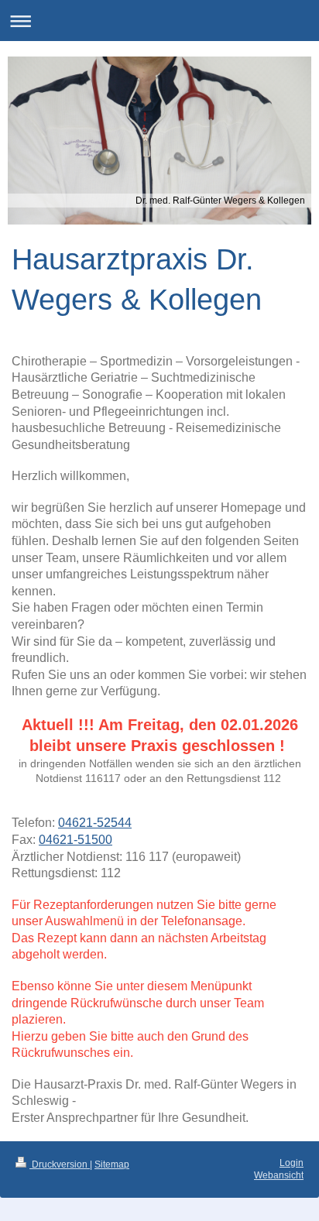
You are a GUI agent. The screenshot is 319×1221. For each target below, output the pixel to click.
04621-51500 (75, 839)
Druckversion (59, 1164)
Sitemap (111, 1164)
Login (292, 1163)
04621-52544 (95, 822)
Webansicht (279, 1175)
